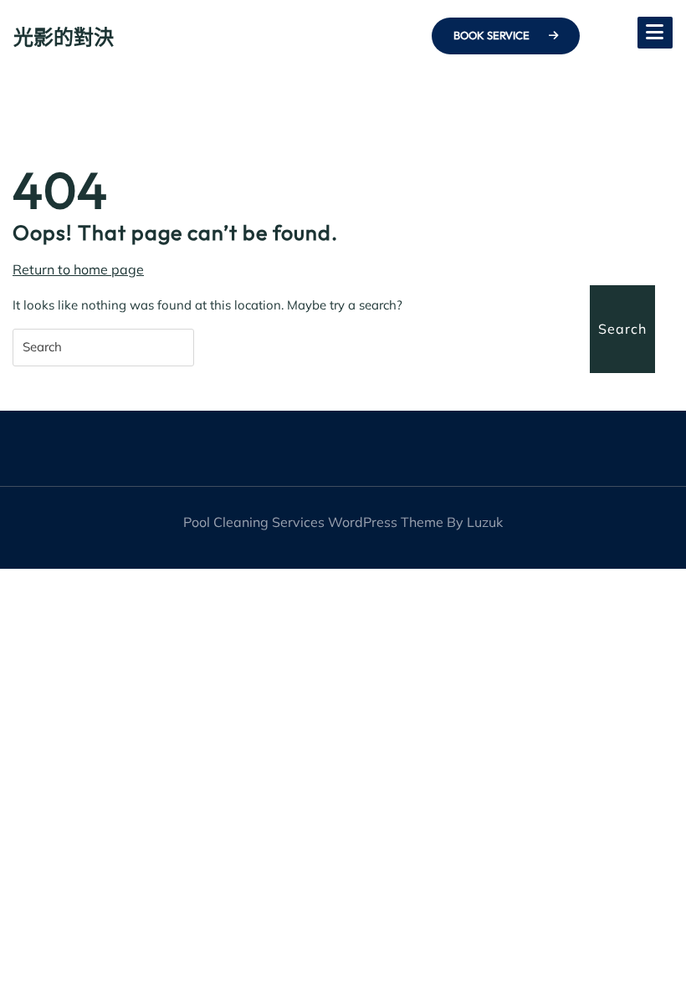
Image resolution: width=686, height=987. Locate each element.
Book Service (492, 35)
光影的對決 (63, 36)
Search (622, 328)
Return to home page (78, 269)
